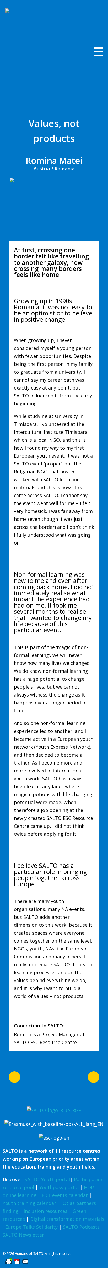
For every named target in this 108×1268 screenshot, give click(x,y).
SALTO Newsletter (23, 1235)
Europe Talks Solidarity (31, 1227)
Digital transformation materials (67, 1219)
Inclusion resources (45, 1211)
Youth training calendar (29, 1203)
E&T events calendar (65, 1195)
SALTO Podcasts (81, 1227)
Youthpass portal (59, 1187)
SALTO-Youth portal (47, 1179)
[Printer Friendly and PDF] (54, 1261)
